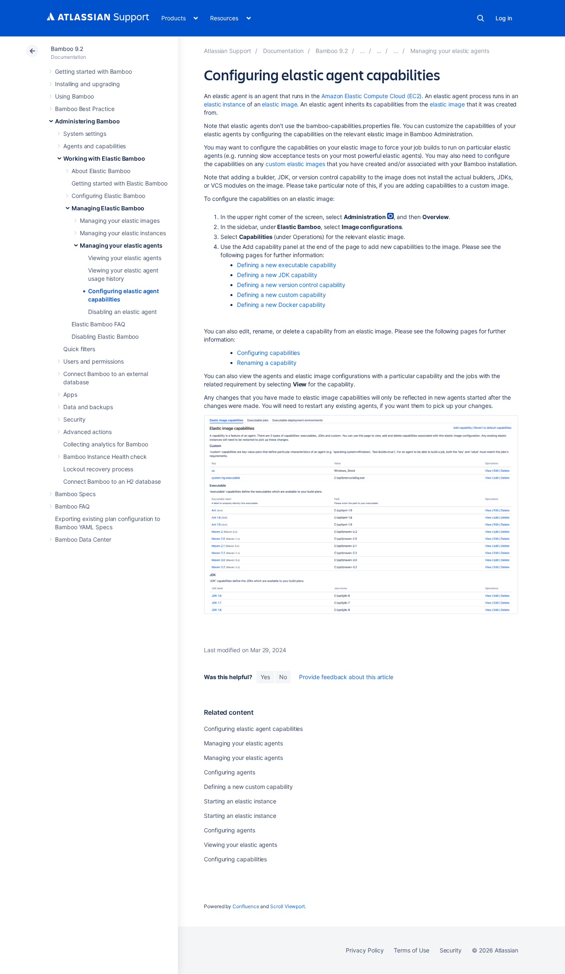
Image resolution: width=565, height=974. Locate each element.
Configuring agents (229, 772)
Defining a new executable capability (286, 264)
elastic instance (224, 104)
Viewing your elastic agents (124, 257)
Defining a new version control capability (291, 284)
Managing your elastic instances (123, 232)
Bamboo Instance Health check (105, 456)
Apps (70, 394)
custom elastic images (295, 163)
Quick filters (79, 348)
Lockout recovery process (98, 469)
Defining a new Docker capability (281, 304)
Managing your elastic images (120, 220)
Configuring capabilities (268, 352)
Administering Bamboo (87, 121)
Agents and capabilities (94, 145)
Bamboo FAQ (72, 506)
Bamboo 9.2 (67, 48)
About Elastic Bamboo (101, 170)
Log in (504, 18)
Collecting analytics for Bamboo (105, 444)
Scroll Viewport (287, 906)
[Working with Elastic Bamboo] (379, 50)
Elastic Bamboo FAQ (98, 324)
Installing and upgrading (87, 83)
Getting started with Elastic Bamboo (120, 183)
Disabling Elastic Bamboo (105, 336)
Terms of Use (411, 950)
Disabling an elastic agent (122, 311)
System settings (84, 133)
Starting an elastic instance (240, 801)
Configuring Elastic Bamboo (108, 195)
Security (74, 419)
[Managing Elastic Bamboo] (395, 50)
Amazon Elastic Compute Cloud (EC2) (371, 95)
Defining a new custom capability (281, 294)
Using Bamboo (74, 96)
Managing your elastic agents (121, 245)
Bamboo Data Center (83, 539)
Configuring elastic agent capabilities (253, 728)
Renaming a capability (267, 362)
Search (480, 18)
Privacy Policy (364, 950)
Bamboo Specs (75, 493)
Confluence (245, 906)
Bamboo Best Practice (85, 108)
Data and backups (88, 406)
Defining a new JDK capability (277, 274)
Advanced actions (87, 431)
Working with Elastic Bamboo (104, 158)
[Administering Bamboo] (362, 50)
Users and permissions (93, 361)
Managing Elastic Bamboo (108, 208)
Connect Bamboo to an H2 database (112, 481)
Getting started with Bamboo (93, 71)
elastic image (279, 104)
